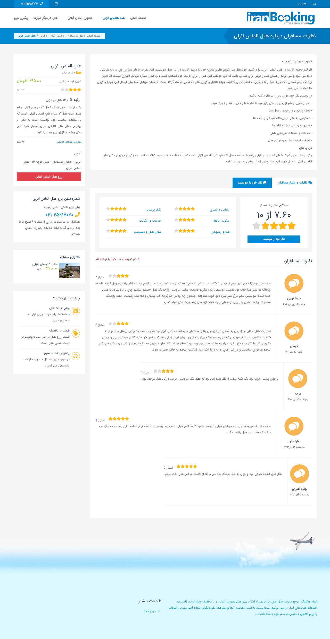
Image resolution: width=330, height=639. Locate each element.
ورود (313, 4)
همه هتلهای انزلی (114, 17)
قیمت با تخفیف (59, 330)
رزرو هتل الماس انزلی (49, 176)
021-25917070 (30, 3)
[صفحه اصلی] (281, 18)
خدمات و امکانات (150, 220)
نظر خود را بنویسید (250, 182)
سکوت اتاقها (221, 220)
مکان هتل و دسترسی (147, 231)
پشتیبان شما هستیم (57, 353)
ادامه (229, 161)
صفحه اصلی (138, 17)
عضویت (302, 4)
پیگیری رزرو (21, 17)
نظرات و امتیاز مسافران (293, 182)
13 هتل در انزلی (56, 100)
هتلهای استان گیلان (80, 17)
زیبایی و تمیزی (219, 209)
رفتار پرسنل (154, 209)
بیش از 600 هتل (59, 307)
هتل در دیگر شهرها (45, 17)
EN (56, 4)
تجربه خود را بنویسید (296, 61)
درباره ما (149, 611)
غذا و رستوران (220, 231)
